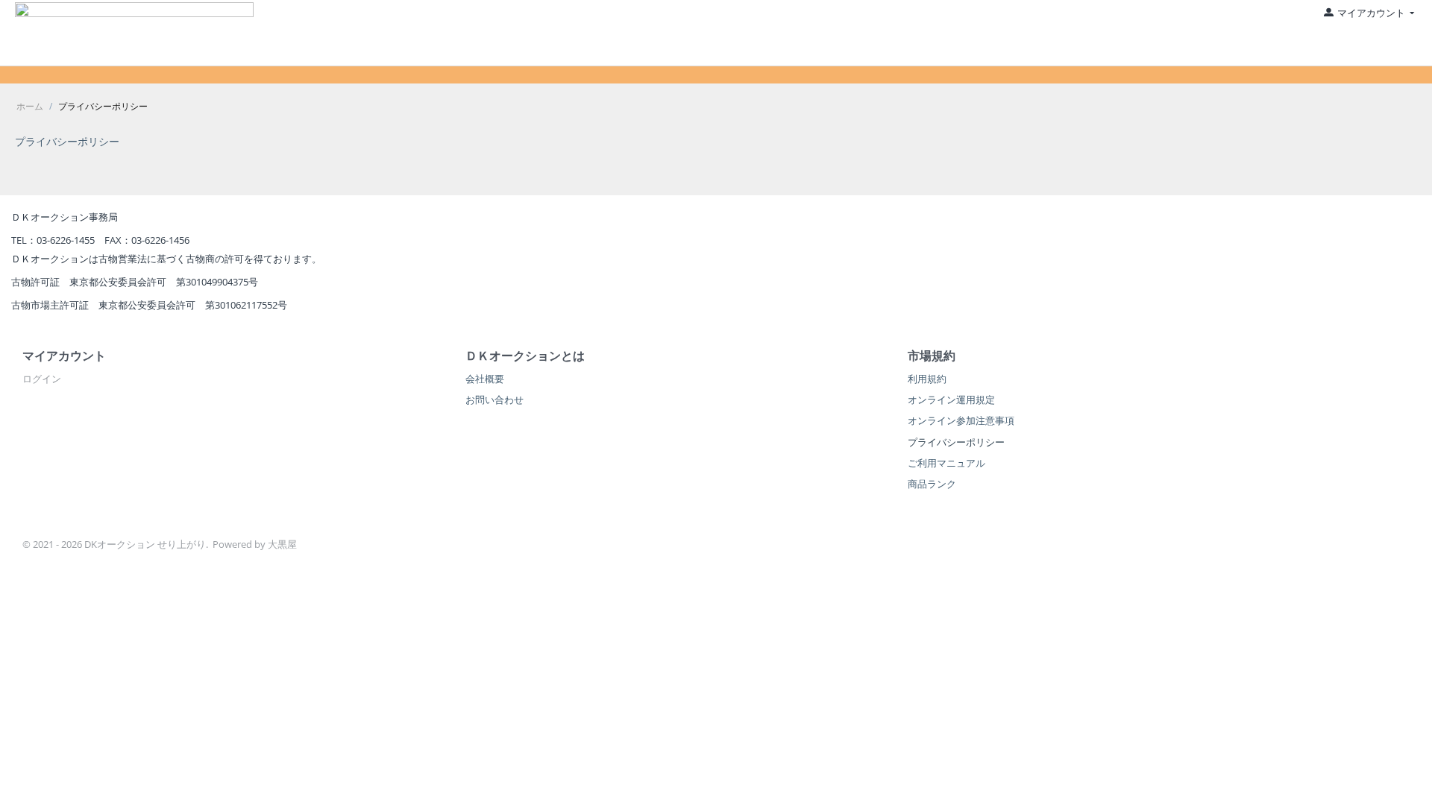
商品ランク (932, 483)
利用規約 (927, 378)
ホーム (29, 106)
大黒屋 (282, 544)
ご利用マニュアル (946, 463)
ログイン (41, 378)
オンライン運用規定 (951, 399)
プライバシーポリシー (67, 141)
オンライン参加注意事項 (961, 420)
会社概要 (484, 378)
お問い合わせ (494, 399)
